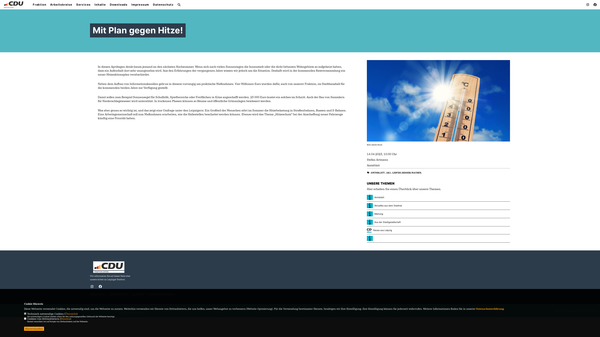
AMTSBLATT (378, 172)
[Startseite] (108, 267)
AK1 (388, 172)
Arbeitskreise (61, 4)
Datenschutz (163, 4)
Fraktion (39, 4)
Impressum (140, 4)
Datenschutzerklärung (490, 308)
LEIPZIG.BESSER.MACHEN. (407, 172)
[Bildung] (438, 238)
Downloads (119, 4)
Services (83, 4)
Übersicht (71, 313)
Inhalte (100, 4)
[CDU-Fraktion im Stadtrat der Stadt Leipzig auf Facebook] (100, 287)
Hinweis (65, 318)
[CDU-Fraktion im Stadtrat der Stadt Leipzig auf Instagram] (92, 287)
